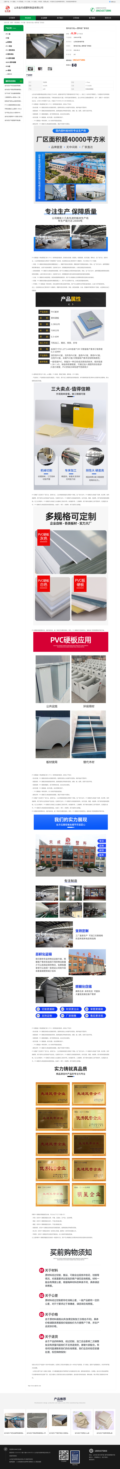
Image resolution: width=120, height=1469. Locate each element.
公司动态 (76, 18)
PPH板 (8, 66)
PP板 (7, 38)
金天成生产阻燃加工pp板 (14, 1433)
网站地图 (38, 1462)
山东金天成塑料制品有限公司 (42, 1452)
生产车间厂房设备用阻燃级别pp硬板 (13, 93)
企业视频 (44, 18)
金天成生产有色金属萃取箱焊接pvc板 (13, 85)
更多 (21, 81)
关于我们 (60, 18)
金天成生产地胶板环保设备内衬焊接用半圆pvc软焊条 (13, 120)
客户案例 (92, 18)
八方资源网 (19, 1462)
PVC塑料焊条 (10, 50)
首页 (11, 22)
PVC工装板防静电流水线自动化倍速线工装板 (13, 105)
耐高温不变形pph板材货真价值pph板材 (13, 101)
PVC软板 (9, 46)
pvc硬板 (8, 70)
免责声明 (25, 1462)
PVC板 (23, 22)
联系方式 (108, 18)
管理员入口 (32, 1462)
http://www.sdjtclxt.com (34, 1385)
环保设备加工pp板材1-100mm (13, 109)
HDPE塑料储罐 (11, 62)
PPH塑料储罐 (10, 58)
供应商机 (28, 18)
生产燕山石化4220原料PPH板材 (13, 112)
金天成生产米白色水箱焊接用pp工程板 (60, 1433)
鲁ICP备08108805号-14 (28, 1452)
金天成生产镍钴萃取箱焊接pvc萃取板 (13, 89)
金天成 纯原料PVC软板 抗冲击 (13, 116)
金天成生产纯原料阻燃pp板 (37, 1433)
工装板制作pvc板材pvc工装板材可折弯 (13, 97)
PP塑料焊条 (10, 54)
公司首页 (12, 18)
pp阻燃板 (9, 42)
